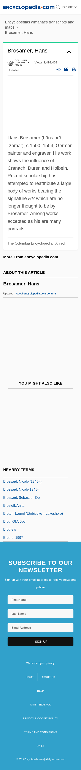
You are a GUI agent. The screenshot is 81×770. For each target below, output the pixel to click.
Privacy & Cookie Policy (40, 718)
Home (30, 677)
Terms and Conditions (40, 732)
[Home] (28, 7)
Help (40, 691)
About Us (48, 677)
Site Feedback (40, 704)
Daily (40, 746)
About (36, 293)
